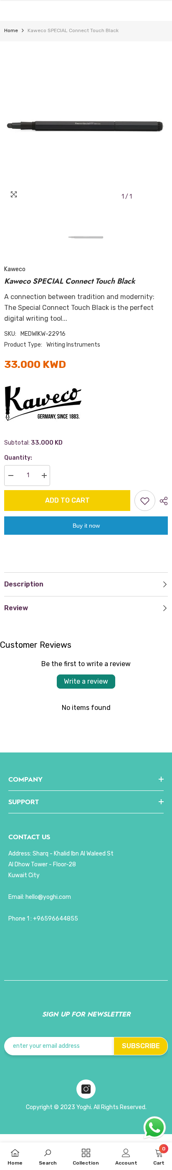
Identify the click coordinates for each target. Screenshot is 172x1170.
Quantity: (18, 457)
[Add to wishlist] (144, 500)
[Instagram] (86, 1089)
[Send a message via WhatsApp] (155, 1128)
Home (11, 30)
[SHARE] (161, 501)
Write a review (86, 681)
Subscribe (141, 1046)
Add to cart (67, 500)
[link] (48, 1156)
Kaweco (14, 269)
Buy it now (86, 525)
